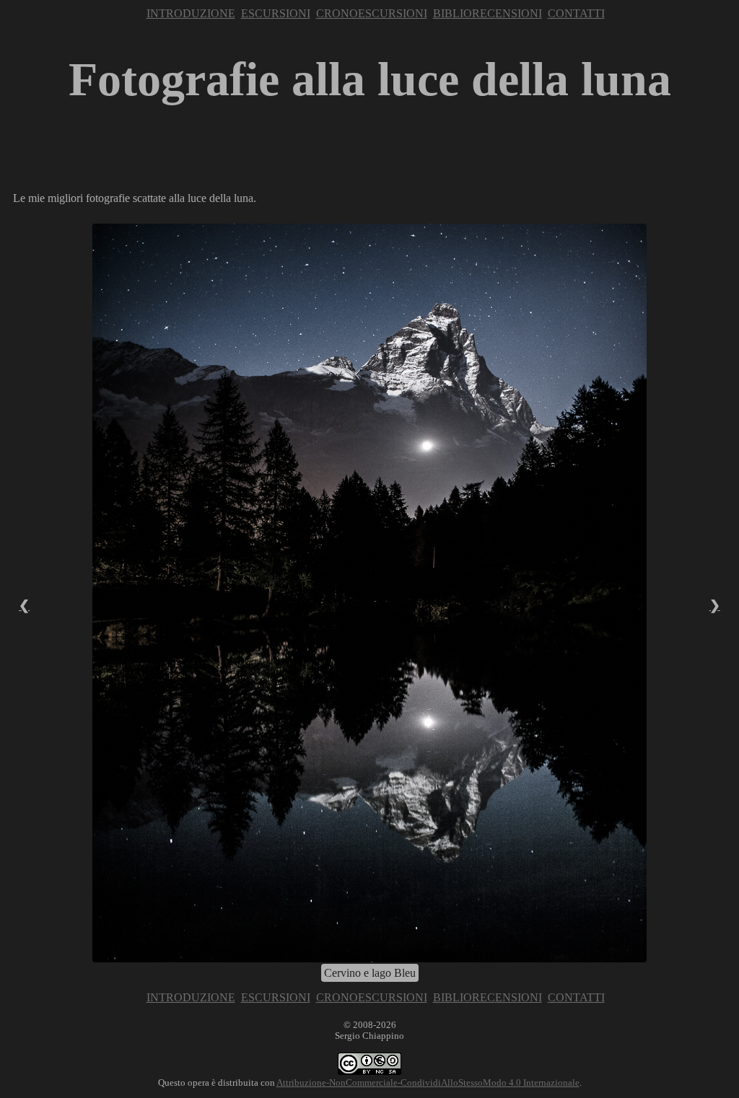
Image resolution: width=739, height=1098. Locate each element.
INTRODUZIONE (191, 13)
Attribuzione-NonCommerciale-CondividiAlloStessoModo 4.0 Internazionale (428, 1083)
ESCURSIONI (275, 13)
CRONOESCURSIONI (371, 13)
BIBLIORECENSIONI (487, 13)
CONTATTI (576, 13)
